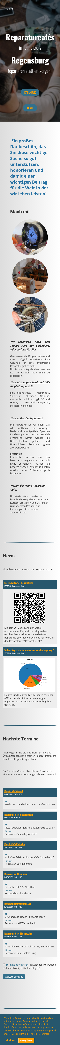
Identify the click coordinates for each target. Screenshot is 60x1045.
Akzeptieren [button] (26, 1040)
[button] (30, 798)
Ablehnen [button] (10, 1040)
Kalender (30, 92)
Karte (30, 108)
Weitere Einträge (14, 976)
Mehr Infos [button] (43, 1033)
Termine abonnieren (17, 964)
